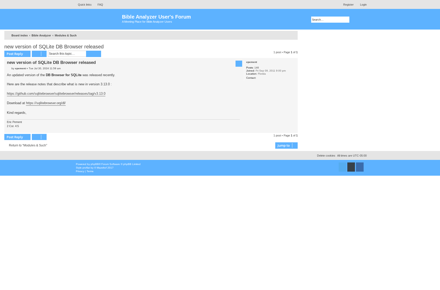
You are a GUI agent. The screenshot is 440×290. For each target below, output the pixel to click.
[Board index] (97, 19)
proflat (86, 167)
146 (256, 67)
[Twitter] (342, 167)
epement (251, 62)
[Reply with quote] (239, 64)
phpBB (95, 164)
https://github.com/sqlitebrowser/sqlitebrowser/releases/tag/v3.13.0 (56, 93)
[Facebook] (360, 167)
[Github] (351, 167)
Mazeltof (102, 167)
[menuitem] (98, 5)
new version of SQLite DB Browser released (54, 46)
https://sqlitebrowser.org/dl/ (46, 103)
